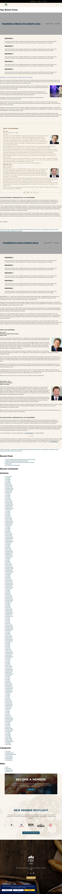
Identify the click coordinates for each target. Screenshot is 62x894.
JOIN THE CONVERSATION (31, 832)
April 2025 (7, 498)
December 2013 (9, 669)
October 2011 (8, 706)
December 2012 (9, 686)
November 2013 (9, 670)
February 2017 (8, 624)
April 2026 (7, 482)
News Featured (9, 757)
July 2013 (7, 676)
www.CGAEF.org (54, 441)
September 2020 (9, 571)
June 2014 (7, 660)
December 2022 (9, 537)
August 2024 (8, 509)
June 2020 (7, 574)
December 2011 (9, 704)
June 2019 (7, 591)
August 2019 (8, 588)
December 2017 (9, 611)
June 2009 (7, 734)
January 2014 (8, 668)
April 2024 (7, 515)
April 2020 (7, 577)
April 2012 (7, 698)
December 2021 (9, 551)
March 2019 (8, 594)
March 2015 (8, 649)
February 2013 (8, 683)
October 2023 (8, 524)
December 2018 (9, 598)
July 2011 (7, 709)
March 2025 (8, 499)
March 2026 (8, 483)
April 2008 (7, 742)
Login (38, 1)
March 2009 (8, 737)
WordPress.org (8, 771)
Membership (33, 1)
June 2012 (7, 695)
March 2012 (8, 699)
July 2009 (7, 732)
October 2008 (8, 740)
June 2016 (7, 633)
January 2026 (8, 486)
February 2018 (8, 609)
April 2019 (7, 593)
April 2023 (7, 531)
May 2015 (7, 646)
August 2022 (8, 542)
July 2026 (7, 478)
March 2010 (8, 727)
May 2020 (7, 575)
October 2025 (8, 491)
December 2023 (9, 521)
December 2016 (9, 626)
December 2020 (9, 567)
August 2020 (8, 573)
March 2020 (8, 578)
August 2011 (8, 708)
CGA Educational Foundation (48, 229)
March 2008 (8, 744)
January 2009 (8, 738)
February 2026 (8, 485)
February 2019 (8, 596)
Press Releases (21, 229)
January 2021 (8, 565)
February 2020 (8, 580)
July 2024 (7, 511)
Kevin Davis (19, 230)
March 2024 (8, 516)
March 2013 (8, 682)
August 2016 (8, 630)
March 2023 (8, 532)
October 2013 (8, 672)
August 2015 (8, 642)
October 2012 (8, 689)
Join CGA (31, 789)
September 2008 (9, 741)
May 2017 (7, 620)
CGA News (7, 229)
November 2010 (9, 719)
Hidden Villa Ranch (11, 230)
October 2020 (8, 570)
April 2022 (7, 547)
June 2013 (7, 678)
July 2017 (7, 617)
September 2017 (9, 616)
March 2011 (8, 715)
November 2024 (9, 505)
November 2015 (9, 640)
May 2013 (7, 679)
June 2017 (7, 619)
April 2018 (7, 606)
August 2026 (8, 476)
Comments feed (9, 769)
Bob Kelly (31, 229)
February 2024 (8, 518)
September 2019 (9, 587)
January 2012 (8, 702)
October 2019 (8, 586)
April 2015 (7, 647)
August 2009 (8, 731)
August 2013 (8, 675)
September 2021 (9, 555)
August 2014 (8, 658)
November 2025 (9, 489)
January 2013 (8, 685)
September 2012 (9, 691)
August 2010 (8, 721)
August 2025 (8, 492)
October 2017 (8, 614)
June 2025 (7, 495)
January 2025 (8, 502)
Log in (6, 767)
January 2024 (8, 519)
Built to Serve (8, 463)
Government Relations (10, 754)
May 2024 (7, 514)
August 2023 (8, 525)
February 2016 (8, 636)
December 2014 (9, 652)
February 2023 (8, 534)
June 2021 (7, 558)
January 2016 (8, 637)
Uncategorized (8, 760)
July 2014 (7, 659)
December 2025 (9, 488)
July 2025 (7, 493)
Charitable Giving (9, 752)
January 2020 (8, 581)
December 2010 (9, 718)
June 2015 (7, 645)
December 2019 (9, 583)
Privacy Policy (37, 892)
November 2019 (9, 584)
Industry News (14, 229)
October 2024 (8, 506)
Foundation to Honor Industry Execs (21, 243)
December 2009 (9, 729)
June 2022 (7, 544)
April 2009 (7, 735)
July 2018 (7, 603)
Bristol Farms (37, 229)
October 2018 (8, 601)
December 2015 (9, 639)
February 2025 (8, 501)
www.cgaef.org (30, 433)
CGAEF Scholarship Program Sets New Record (16, 460)
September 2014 (9, 656)
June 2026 (7, 479)
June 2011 (7, 711)
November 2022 (9, 538)
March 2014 (8, 665)
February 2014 (8, 666)
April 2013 (7, 681)
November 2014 (9, 653)
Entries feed (8, 768)
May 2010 (7, 725)
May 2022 (7, 545)
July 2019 (7, 590)
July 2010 (7, 722)
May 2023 (7, 529)
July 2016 (7, 632)
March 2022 (8, 548)
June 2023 (7, 528)
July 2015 (7, 643)
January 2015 (8, 650)
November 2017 (9, 613)
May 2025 (7, 496)
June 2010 (7, 724)
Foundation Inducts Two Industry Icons (21, 23)
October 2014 (8, 655)
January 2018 (8, 610)
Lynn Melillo (57, 23)
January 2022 (8, 550)
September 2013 (9, 673)
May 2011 (7, 712)
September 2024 (9, 508)
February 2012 (8, 701)
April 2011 (7, 714)
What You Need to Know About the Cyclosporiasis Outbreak (19, 462)
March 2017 (8, 623)
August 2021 (8, 557)
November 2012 (9, 688)
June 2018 (7, 604)
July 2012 (7, 693)
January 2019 (8, 597)
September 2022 (9, 541)
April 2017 (7, 622)
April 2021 (7, 561)
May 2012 (7, 696)
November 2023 (9, 522)
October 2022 (8, 539)
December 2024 (9, 503)
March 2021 (8, 562)
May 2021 (7, 560)
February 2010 (8, 728)
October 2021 (8, 554)
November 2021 (9, 552)
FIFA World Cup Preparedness (12, 465)
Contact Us (31, 877)
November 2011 (9, 705)
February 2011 (8, 717)
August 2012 (8, 692)
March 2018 (8, 607)
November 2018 (9, 600)
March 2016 (8, 634)
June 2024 (7, 512)
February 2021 (8, 564)
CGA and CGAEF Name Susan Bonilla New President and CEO (20, 459)
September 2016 (9, 629)
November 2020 (9, 568)
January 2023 (8, 535)
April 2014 (7, 663)
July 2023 (7, 526)
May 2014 (7, 662)
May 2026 (7, 480)
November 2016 (9, 627)
